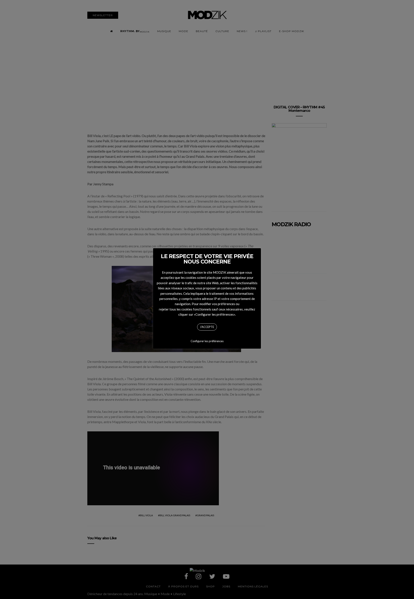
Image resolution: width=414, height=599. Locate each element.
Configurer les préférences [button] (207, 341)
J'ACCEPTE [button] (207, 327)
